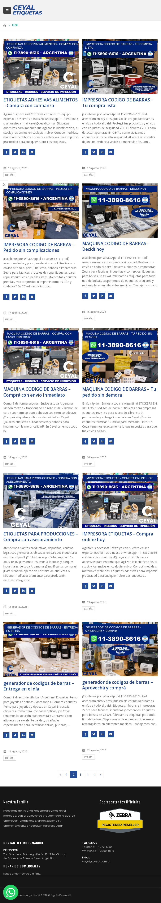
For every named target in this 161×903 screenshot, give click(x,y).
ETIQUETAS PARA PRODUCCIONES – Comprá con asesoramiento (40, 536)
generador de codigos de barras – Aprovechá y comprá (117, 685)
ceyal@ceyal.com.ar (96, 861)
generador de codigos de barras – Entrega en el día (38, 686)
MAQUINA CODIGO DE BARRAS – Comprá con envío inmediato (37, 392)
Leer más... (9, 174)
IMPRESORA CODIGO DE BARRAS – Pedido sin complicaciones (38, 247)
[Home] (27, 10)
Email (32, 152)
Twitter (15, 152)
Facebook (6, 152)
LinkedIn (23, 152)
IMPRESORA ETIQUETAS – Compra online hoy (117, 536)
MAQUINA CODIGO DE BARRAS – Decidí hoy (115, 246)
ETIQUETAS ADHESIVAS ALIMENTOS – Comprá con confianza (40, 102)
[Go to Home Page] (4, 25)
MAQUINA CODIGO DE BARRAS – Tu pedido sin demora (119, 392)
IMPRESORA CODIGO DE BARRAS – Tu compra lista (117, 102)
